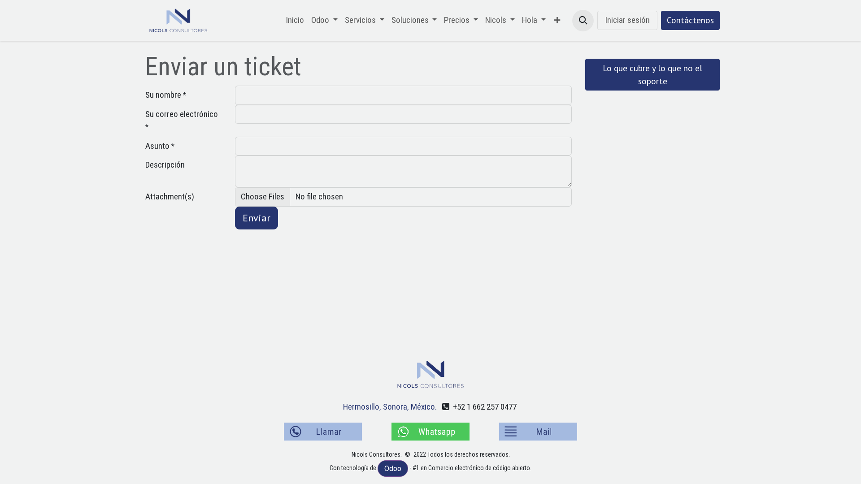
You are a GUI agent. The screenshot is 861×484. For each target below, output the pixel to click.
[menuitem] (295, 20)
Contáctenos (690, 20)
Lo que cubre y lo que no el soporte (652, 74)
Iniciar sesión (627, 20)
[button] (583, 20)
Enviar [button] (256, 218)
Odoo (392, 468)
